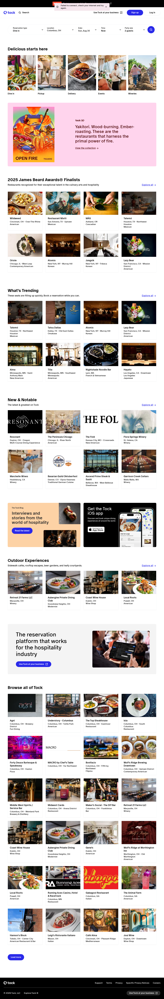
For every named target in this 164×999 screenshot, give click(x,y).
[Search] (151, 29)
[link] (25, 211)
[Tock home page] (9, 12)
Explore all (147, 184)
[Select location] (73, 30)
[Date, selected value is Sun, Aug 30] (96, 30)
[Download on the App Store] (102, 529)
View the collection (85, 148)
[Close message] (106, 7)
